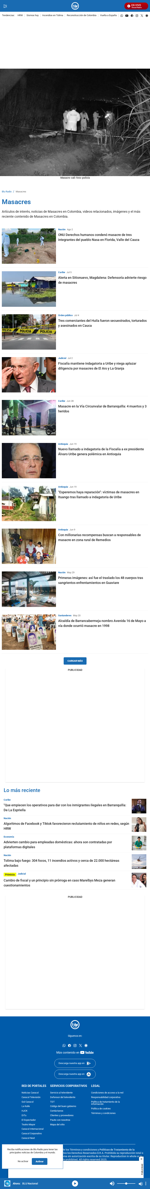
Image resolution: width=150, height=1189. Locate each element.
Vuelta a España (108, 15)
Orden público (65, 315)
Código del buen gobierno (63, 1106)
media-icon (75, 1183)
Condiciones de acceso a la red (107, 1093)
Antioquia (63, 444)
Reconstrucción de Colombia (81, 15)
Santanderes (65, 615)
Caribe (61, 272)
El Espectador (29, 1120)
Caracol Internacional (33, 1129)
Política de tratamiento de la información (105, 1103)
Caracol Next (28, 1138)
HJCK (24, 1111)
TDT (52, 1102)
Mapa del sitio (57, 1124)
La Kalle (26, 1106)
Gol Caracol (27, 1102)
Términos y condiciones (103, 1113)
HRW (20, 15)
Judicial (62, 358)
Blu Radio (7, 192)
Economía (9, 836)
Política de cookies (101, 1109)
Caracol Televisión (31, 1097)
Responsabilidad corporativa (105, 1097)
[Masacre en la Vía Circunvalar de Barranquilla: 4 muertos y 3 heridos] (29, 417)
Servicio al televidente (61, 1093)
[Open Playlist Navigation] (145, 1183)
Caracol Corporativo (32, 1134)
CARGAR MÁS (75, 660)
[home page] (75, 6)
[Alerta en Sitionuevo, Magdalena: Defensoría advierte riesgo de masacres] (29, 289)
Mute (112, 1183)
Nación (61, 229)
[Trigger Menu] (5, 6)
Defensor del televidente (62, 1097)
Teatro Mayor (28, 1124)
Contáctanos (56, 1111)
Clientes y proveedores (62, 1115)
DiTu (24, 1115)
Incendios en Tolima (52, 15)
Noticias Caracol (30, 1093)
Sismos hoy (33, 15)
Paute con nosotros (60, 1120)
